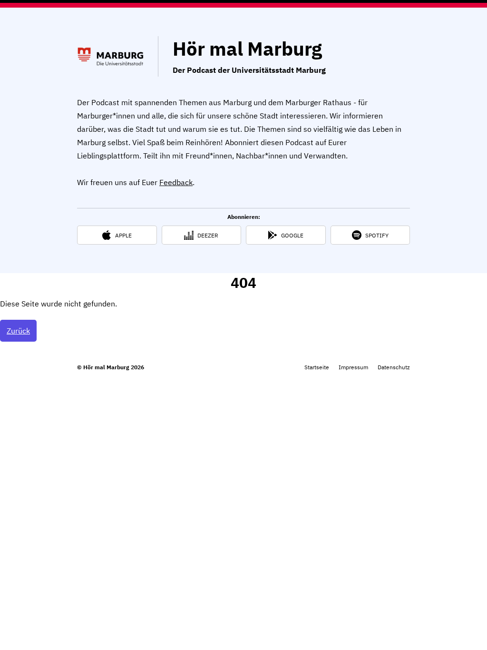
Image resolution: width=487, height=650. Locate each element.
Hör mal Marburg (247, 48)
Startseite (316, 367)
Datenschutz (394, 367)
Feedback (176, 182)
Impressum (353, 367)
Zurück (18, 330)
